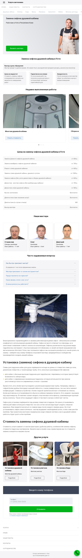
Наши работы (14, 7)
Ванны (34, 12)
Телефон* (13, 499)
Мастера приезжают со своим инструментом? (22, 271)
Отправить (41, 509)
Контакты (26, 7)
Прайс (4, 7)
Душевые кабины (8, 12)
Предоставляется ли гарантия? (17, 276)
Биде (27, 12)
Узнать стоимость (14, 138)
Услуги (5, 527)
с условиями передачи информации (18, 515)
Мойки (60, 12)
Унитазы (19, 12)
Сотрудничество (39, 7)
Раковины (42, 12)
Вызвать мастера (16, 48)
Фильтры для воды (72, 12)
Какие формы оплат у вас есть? (17, 280)
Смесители (51, 12)
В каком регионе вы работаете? (17, 284)
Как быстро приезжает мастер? (17, 263)
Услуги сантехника (15, 2)
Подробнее (11, 478)
